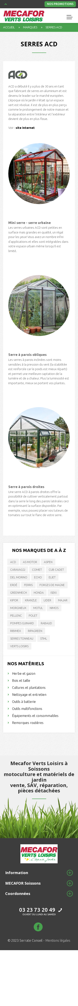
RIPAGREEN (35, 631)
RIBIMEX (15, 631)
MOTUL (38, 608)
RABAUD (46, 623)
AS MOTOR (30, 562)
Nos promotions (60, 4)
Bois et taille (21, 680)
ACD (13, 562)
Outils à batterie (24, 701)
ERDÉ (13, 585)
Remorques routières (27, 723)
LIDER (47, 600)
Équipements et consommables (35, 716)
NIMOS (54, 608)
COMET (37, 569)
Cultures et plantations (29, 687)
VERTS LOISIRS (19, 646)
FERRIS (28, 585)
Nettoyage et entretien (29, 694)
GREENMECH (18, 592)
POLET (33, 615)
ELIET (52, 577)
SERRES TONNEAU (21, 638)
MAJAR (62, 600)
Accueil (9, 27)
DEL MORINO (18, 577)
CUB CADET (56, 569)
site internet (25, 127)
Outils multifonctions (27, 709)
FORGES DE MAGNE (52, 585)
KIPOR (14, 600)
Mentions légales (57, 940)
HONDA (39, 592)
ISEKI (54, 592)
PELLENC (16, 615)
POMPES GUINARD (22, 623)
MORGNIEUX (18, 608)
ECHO (38, 577)
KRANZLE (31, 600)
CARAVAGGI (17, 569)
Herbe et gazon (23, 673)
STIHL (43, 638)
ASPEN (48, 562)
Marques (30, 27)
